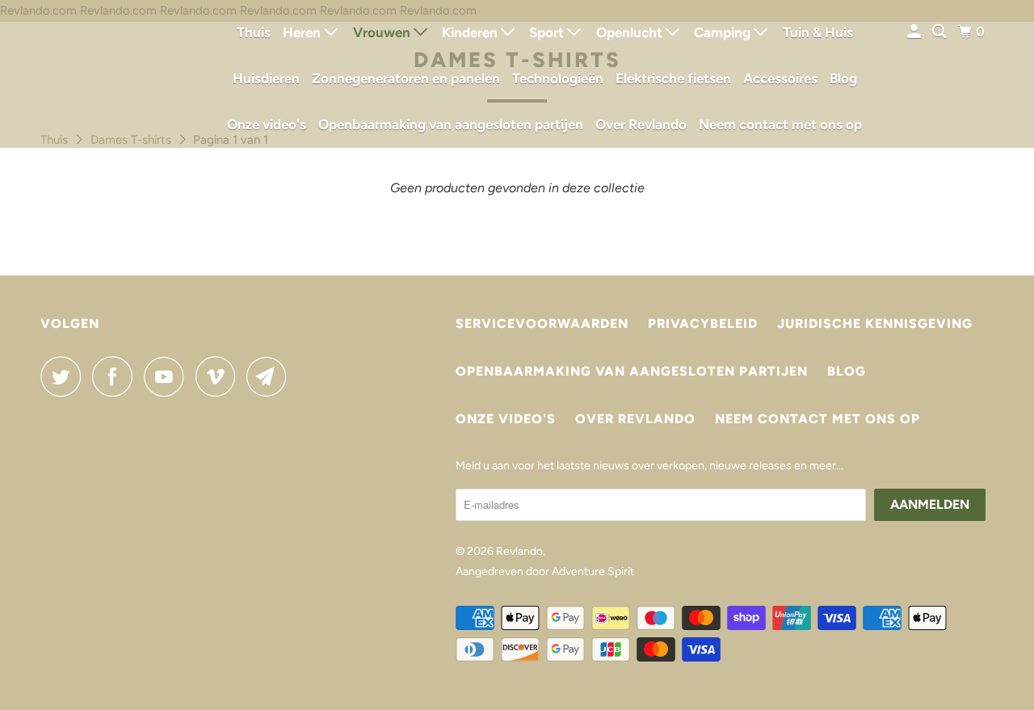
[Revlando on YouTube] (168, 376)
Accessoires (780, 78)
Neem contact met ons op (780, 124)
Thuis (254, 32)
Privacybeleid (703, 323)
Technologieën (557, 78)
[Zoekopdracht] (940, 32)
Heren (303, 32)
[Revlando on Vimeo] (219, 376)
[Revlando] (113, 74)
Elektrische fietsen (673, 78)
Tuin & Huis (818, 32)
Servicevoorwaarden (542, 323)
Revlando (519, 551)
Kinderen (471, 32)
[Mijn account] (915, 32)
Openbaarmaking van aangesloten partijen (450, 124)
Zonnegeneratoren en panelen (406, 78)
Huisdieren (266, 78)
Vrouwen (383, 32)
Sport (548, 32)
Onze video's (266, 124)
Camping (724, 32)
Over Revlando (641, 124)
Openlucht (631, 32)
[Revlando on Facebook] (116, 376)
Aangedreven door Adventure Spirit (545, 571)
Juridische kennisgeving (875, 323)
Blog (843, 78)
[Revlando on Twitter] (64, 376)
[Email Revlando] (270, 376)
